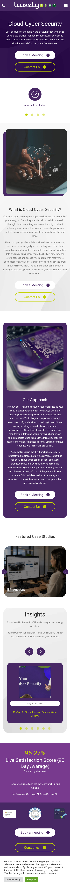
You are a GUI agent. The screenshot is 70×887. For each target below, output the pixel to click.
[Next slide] (65, 571)
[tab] (26, 115)
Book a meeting (32, 832)
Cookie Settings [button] (13, 879)
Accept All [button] (31, 879)
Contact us (32, 848)
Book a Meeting (31, 55)
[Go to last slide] (4, 571)
